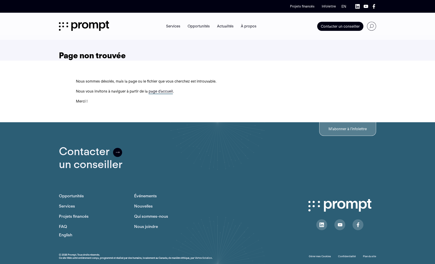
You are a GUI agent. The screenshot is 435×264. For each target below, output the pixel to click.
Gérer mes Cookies (320, 256)
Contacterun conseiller (90, 158)
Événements (145, 195)
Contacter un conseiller (340, 26)
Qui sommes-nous (151, 216)
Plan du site (369, 256)
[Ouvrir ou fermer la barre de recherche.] (371, 26)
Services (67, 206)
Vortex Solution (203, 257)
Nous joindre (146, 226)
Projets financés (302, 6)
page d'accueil (161, 91)
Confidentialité (347, 256)
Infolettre (329, 6)
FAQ (63, 226)
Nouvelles (143, 206)
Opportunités (71, 195)
